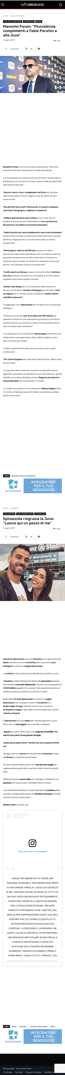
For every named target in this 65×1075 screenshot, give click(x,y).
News (38, 21)
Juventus (29, 21)
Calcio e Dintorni (17, 16)
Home (5, 16)
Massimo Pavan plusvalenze (23, 476)
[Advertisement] (32, 129)
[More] (39, 49)
